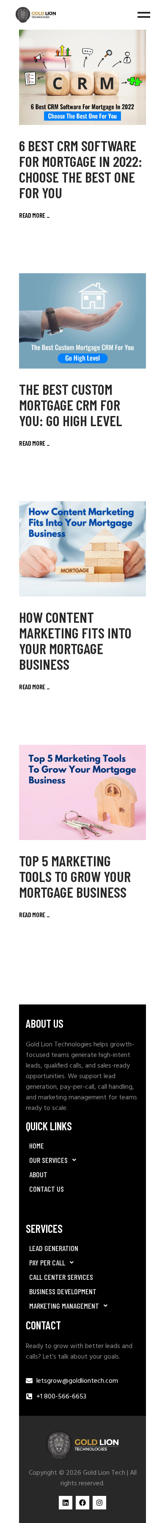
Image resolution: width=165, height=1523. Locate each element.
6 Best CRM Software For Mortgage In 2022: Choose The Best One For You (80, 168)
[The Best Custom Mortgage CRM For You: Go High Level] (82, 321)
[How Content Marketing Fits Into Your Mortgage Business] (82, 548)
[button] (82, 1160)
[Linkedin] (65, 1502)
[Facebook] (82, 1502)
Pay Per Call (47, 1262)
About (38, 1174)
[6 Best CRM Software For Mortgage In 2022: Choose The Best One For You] (82, 77)
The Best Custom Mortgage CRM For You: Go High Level (70, 404)
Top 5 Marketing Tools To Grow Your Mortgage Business (75, 876)
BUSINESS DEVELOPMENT (62, 1291)
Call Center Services (61, 1277)
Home (36, 1145)
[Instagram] (99, 1502)
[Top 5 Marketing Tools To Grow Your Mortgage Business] (82, 792)
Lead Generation (53, 1248)
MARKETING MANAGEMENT (64, 1305)
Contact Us (46, 1188)
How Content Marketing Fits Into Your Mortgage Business (75, 640)
